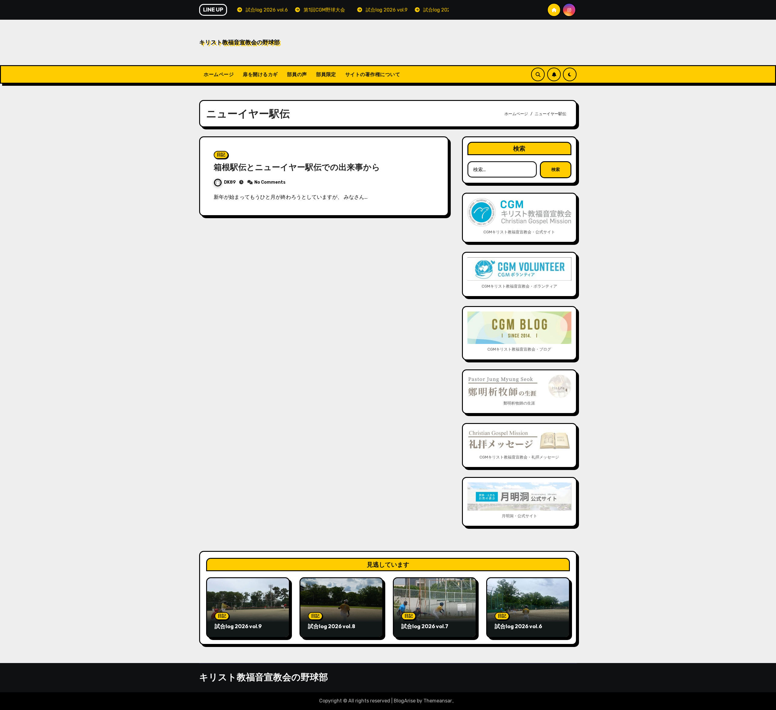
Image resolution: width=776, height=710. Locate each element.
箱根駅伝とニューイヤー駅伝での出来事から (297, 167)
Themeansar (437, 701)
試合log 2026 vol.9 (238, 626)
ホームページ (219, 74)
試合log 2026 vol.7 (424, 626)
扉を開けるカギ (260, 74)
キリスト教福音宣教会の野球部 (239, 42)
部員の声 (297, 74)
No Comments (270, 182)
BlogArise (405, 701)
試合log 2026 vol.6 (518, 626)
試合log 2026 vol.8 (331, 626)
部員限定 (326, 74)
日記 (221, 154)
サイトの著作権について (372, 74)
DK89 (230, 182)
